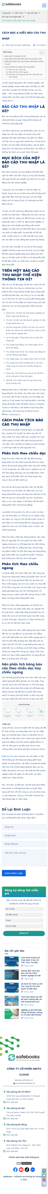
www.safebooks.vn (25, 1080)
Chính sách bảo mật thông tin (24, 1157)
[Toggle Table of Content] (40, 53)
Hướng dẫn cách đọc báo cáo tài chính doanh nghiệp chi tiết (31, 973)
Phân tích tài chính (10, 756)
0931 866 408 (12, 1102)
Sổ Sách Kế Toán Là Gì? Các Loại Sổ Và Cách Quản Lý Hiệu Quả (32, 986)
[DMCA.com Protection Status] (24, 1163)
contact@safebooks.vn (25, 1083)
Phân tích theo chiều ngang (18, 72)
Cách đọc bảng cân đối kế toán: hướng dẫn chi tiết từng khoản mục (31, 999)
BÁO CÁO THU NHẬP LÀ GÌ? (15, 56)
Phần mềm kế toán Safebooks (17, 45)
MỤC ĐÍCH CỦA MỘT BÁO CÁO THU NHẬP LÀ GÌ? (23, 59)
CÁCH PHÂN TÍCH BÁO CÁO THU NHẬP (20, 67)
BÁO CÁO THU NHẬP (20, 106)
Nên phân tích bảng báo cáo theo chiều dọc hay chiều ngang (25, 75)
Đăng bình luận (14, 873)
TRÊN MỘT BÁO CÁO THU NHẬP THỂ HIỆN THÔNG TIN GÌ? (24, 62)
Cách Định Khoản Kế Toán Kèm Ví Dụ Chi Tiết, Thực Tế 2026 (30, 960)
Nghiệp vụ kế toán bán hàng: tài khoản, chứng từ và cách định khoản (31, 1012)
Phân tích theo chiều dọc (17, 69)
